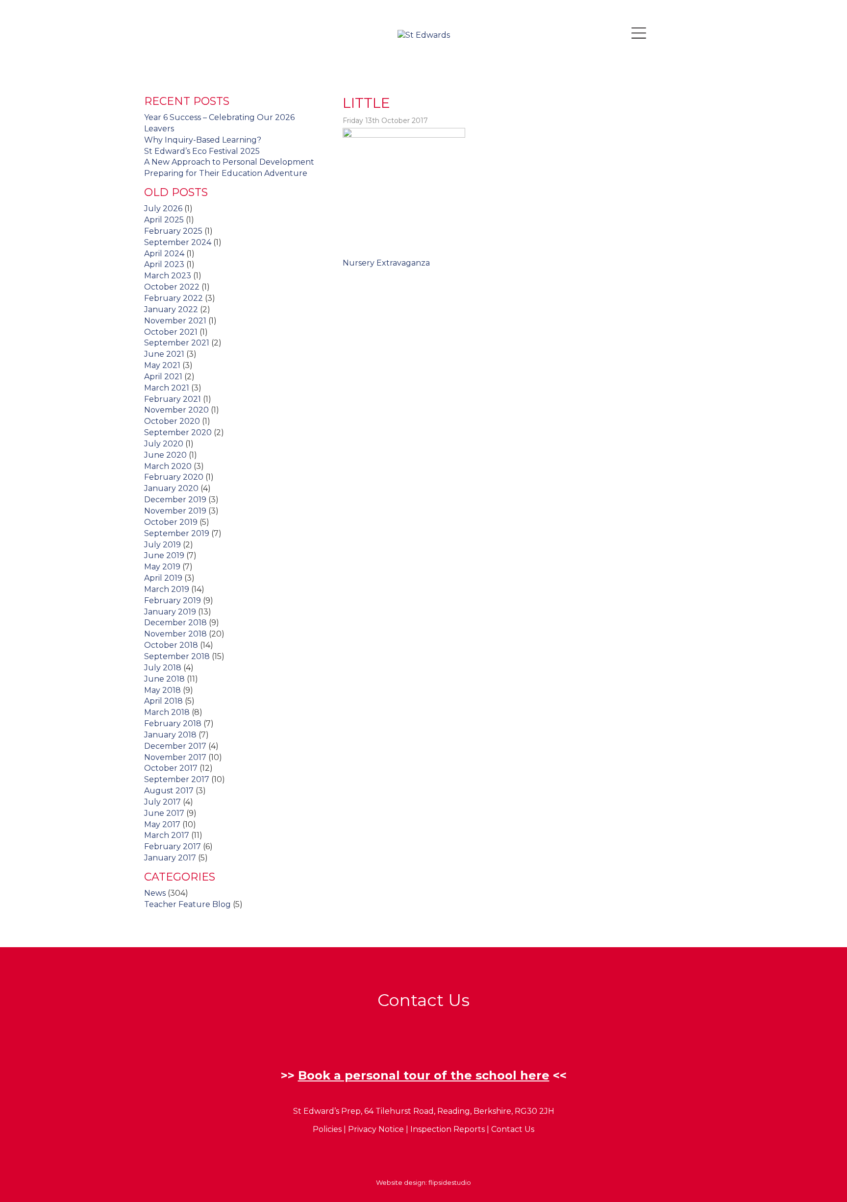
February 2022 (173, 298)
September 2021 (176, 342)
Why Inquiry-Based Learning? (202, 140)
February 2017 (172, 846)
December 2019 (175, 499)
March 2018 (167, 712)
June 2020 (165, 455)
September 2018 (177, 656)
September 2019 (176, 533)
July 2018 (162, 667)
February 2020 (173, 477)
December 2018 (175, 622)
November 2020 (176, 410)
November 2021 (175, 320)
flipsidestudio (449, 1182)
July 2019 (162, 544)
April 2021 (163, 376)
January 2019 (170, 611)
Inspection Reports (447, 1129)
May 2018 (162, 690)
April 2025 (164, 219)
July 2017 (162, 802)
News (155, 893)
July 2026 (163, 208)
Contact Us (512, 1129)
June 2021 (164, 354)
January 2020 (171, 488)
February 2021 (172, 399)
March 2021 (166, 387)
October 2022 (171, 287)
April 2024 (164, 253)
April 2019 (163, 578)
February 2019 (172, 600)
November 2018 (175, 633)
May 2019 (162, 566)
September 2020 (178, 432)
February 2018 (172, 723)
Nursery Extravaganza (386, 263)
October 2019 (171, 522)
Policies (327, 1129)
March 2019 (166, 589)
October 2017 (171, 768)
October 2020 (172, 421)
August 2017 (169, 790)
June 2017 (164, 813)
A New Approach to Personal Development (229, 162)
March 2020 (168, 466)
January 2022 (171, 309)
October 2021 (171, 332)
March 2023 (167, 275)
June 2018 (164, 679)
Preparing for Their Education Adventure (225, 173)
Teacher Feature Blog (187, 904)
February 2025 (173, 231)
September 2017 (176, 779)
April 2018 (163, 701)
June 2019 (164, 555)
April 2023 (164, 264)
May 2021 (162, 365)
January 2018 (170, 734)
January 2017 (170, 857)
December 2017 (175, 746)
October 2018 (171, 645)
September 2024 (177, 242)
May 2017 (162, 824)
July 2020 (163, 443)
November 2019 (175, 510)
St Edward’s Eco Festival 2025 (202, 151)
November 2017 (175, 757)
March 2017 (166, 835)
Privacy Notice (376, 1129)
